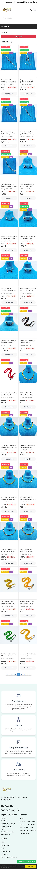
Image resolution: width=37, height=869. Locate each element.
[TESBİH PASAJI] (7, 10)
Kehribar (3, 818)
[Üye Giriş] (31, 10)
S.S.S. (3, 848)
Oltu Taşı (4, 821)
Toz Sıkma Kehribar (7, 832)
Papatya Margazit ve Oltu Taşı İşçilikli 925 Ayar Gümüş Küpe (27, 237)
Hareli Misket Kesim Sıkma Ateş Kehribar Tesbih (7, 603)
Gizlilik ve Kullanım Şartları (28, 821)
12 (21, 674)
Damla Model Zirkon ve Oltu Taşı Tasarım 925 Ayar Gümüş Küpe (8, 342)
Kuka (2, 829)
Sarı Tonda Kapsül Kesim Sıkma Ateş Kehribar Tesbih (27, 655)
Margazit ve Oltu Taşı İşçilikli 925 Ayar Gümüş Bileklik (8, 81)
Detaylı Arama (5, 851)
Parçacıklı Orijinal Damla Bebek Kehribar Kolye (8, 550)
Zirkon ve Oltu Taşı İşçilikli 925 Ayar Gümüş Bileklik (8, 133)
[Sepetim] (34, 10)
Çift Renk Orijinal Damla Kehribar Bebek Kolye (27, 394)
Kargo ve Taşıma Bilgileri (27, 824)
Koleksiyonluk (5, 834)
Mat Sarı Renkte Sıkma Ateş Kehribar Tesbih (27, 602)
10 (15, 674)
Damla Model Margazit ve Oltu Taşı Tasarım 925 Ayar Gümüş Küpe (28, 289)
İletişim (22, 818)
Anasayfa (4, 32)
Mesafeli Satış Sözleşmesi (28, 830)
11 (18, 674)
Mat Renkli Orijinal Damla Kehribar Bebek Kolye (27, 446)
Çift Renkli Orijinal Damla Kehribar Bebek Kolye (8, 498)
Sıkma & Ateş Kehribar (8, 824)
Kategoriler (18, 36)
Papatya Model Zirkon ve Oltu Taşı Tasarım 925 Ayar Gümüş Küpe (9, 237)
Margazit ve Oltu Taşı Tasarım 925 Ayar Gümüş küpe (9, 289)
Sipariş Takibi (5, 845)
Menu (6, 26)
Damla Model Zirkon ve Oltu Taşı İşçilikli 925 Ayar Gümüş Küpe (27, 185)
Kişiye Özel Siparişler (26, 827)
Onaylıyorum (30, 866)
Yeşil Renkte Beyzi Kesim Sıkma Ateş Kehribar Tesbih (9, 655)
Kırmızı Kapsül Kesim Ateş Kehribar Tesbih (9, 394)
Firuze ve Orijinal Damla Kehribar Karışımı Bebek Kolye (8, 446)
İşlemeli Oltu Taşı (6, 826)
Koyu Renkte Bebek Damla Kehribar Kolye (26, 550)
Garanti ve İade (24, 833)
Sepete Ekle (9, 93)
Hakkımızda (4, 854)
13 (24, 674)
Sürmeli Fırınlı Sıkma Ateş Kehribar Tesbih (27, 341)
